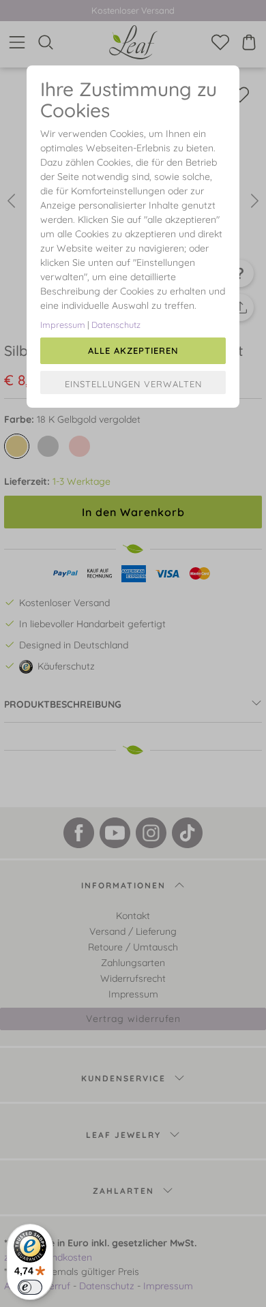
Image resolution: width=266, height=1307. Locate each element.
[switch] (30, 1287)
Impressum (62, 324)
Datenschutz (116, 324)
